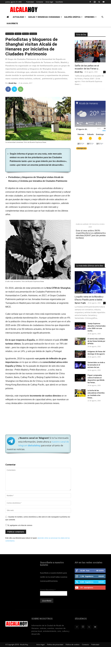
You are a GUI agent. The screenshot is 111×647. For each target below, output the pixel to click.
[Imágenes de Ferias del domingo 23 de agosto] (80, 354)
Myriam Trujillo (80, 303)
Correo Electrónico (48, 590)
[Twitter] (99, 2)
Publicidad (30, 2)
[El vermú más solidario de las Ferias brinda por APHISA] (80, 341)
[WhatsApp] (20, 89)
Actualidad (18, 17)
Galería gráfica (72, 17)
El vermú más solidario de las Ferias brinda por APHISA (96, 341)
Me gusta (100, 571)
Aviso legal (49, 2)
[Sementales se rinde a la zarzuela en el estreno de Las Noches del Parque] (80, 365)
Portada (25, 34)
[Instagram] (95, 2)
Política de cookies (72, 644)
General (18, 34)
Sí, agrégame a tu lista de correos (19, 525)
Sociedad (33, 34)
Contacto (85, 644)
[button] (102, 17)
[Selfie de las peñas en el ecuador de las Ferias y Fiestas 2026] (90, 51)
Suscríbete (59, 2)
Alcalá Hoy (12, 83)
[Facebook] (90, 2)
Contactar (39, 2)
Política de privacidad (55, 644)
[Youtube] (104, 2)
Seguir (101, 576)
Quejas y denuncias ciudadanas (44, 17)
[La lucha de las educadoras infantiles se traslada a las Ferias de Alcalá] (80, 393)
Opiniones (89, 17)
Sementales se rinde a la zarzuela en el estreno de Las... (96, 365)
